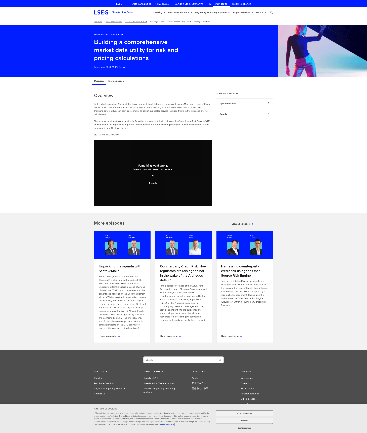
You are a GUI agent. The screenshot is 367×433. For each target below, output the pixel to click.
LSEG (119, 3)
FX (209, 3)
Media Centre (247, 388)
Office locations (248, 398)
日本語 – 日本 (199, 383)
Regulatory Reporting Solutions (109, 388)
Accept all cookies (244, 413)
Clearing (98, 378)
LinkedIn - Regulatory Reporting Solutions (159, 390)
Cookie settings (244, 428)
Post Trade (221, 3)
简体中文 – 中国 (200, 388)
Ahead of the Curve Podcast (136, 21)
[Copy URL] (153, 175)
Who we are (247, 378)
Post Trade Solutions (114, 21)
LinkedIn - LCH (150, 378)
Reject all (244, 420)
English (195, 378)
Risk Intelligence (241, 3)
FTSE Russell (162, 3)
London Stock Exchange (189, 3)
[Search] (271, 12)
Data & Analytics (141, 3)
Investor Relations (250, 393)
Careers (245, 383)
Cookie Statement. (166, 424)
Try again (153, 183)
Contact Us (99, 393)
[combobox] (180, 359)
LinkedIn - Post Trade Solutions (158, 383)
